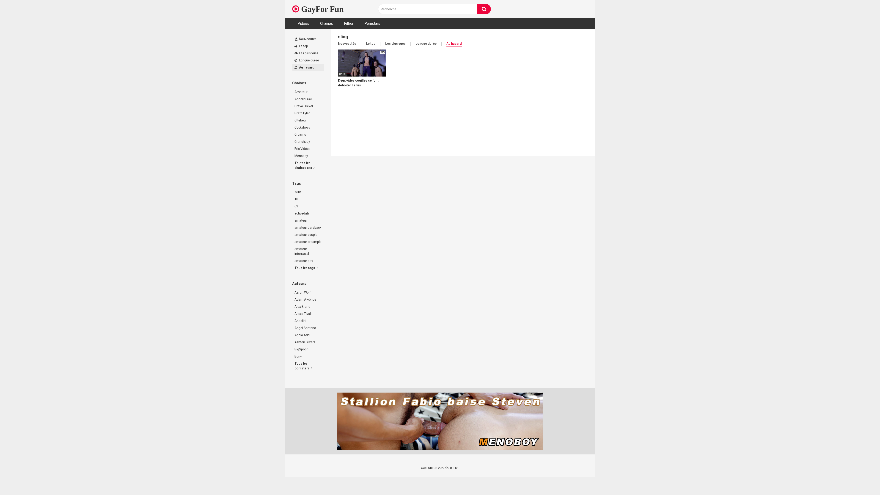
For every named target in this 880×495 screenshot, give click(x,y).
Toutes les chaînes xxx (303, 165)
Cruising (300, 134)
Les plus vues (308, 53)
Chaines (326, 23)
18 (296, 199)
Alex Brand (302, 306)
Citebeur (300, 120)
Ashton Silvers (304, 342)
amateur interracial (301, 251)
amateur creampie (308, 242)
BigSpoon (301, 349)
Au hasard (306, 67)
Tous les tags (305, 268)
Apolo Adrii (302, 335)
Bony (298, 356)
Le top (303, 46)
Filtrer (348, 23)
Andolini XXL (303, 99)
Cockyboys (302, 127)
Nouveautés (307, 39)
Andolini (300, 321)
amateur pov (303, 261)
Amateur (301, 92)
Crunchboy (302, 141)
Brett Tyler (302, 113)
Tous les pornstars (302, 366)
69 (296, 206)
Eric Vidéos (302, 149)
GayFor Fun (321, 9)
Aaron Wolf (302, 292)
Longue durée (308, 60)
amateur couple (305, 234)
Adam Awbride (305, 299)
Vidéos (303, 23)
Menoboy (301, 156)
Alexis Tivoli (302, 314)
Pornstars (372, 23)
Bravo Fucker (303, 106)
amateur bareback (307, 227)
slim (297, 192)
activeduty (302, 213)
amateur (300, 220)
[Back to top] (864, 481)
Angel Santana (305, 328)
